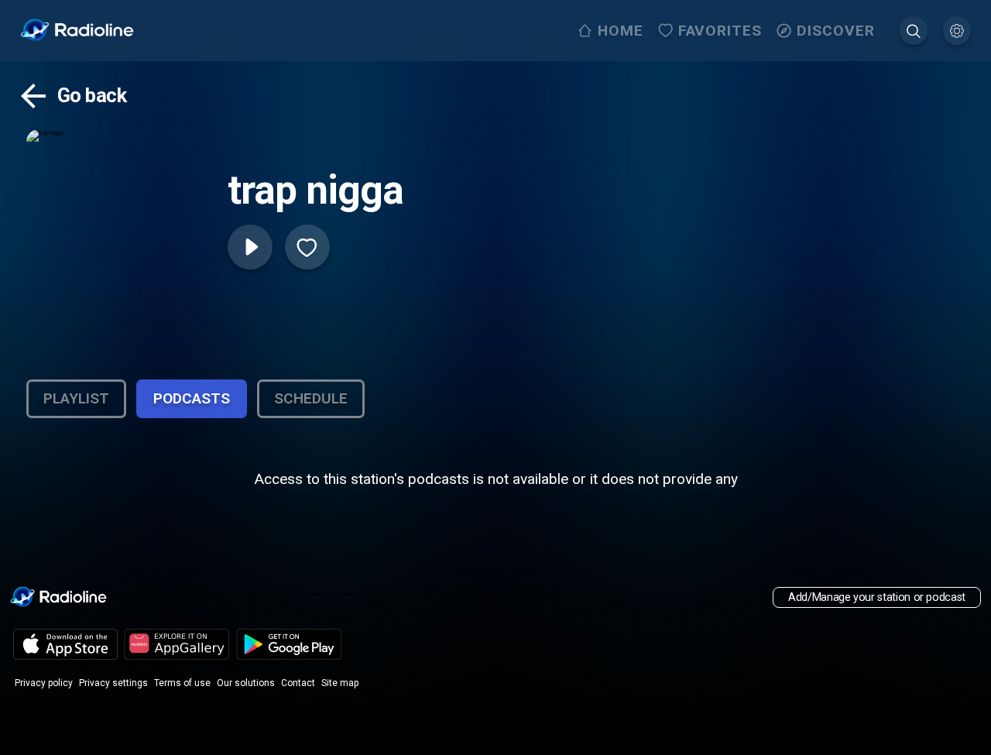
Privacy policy (44, 683)
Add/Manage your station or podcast (876, 597)
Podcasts (191, 398)
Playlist (76, 398)
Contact (298, 683)
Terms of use (182, 683)
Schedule (311, 398)
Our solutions (246, 683)
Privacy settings (113, 683)
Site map (339, 683)
